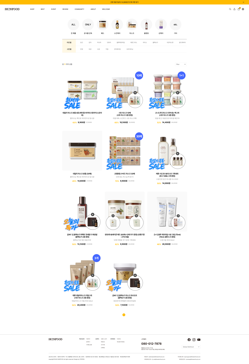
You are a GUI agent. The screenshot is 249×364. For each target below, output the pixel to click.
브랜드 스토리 (104, 339)
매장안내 (103, 342)
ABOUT (93, 9)
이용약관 (119, 339)
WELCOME (106, 9)
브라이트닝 (130, 49)
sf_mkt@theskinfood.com (158, 359)
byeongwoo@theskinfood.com (192, 356)
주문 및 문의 (81, 339)
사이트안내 (112, 339)
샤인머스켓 (170, 42)
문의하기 (88, 342)
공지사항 (103, 344)
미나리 (99, 42)
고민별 (69, 49)
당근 (81, 42)
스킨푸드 (97, 339)
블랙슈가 (155, 42)
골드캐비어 (182, 42)
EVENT (53, 9)
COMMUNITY (79, 9)
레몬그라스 (133, 42)
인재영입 (103, 347)
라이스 (145, 42)
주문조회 (88, 339)
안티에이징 (117, 49)
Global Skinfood (188, 347)
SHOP (32, 9)
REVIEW (65, 9)
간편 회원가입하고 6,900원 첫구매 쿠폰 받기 (124, 2)
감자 (90, 42)
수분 (98, 49)
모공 (90, 49)
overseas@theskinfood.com (193, 359)
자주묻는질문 (89, 344)
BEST (43, 9)
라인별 (69, 42)
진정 (81, 49)
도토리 (109, 42)
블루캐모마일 (121, 42)
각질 (107, 49)
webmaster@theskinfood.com (156, 356)
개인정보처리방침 (120, 342)
